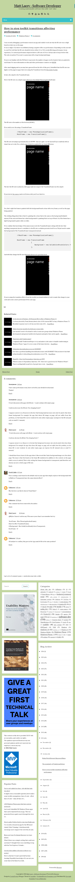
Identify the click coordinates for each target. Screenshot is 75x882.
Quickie (57, 614)
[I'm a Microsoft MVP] (32, 14)
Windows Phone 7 (24, 36)
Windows (64, 627)
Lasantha (33, 876)
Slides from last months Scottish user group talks (28, 329)
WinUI (59, 634)
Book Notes (46, 594)
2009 (42, 839)
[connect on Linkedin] (38, 14)
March (45, 814)
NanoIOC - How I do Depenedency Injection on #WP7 (29, 359)
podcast (51, 611)
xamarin (52, 637)
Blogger (59, 867)
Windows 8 (64, 630)
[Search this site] (47, 14)
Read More (50, 324)
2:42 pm (18, 487)
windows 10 (44, 630)
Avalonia (57, 592)
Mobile (59, 607)
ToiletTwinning (56, 622)
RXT (48, 617)
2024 (42, 663)
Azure (64, 592)
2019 (42, 692)
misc (51, 607)
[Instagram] (41, 14)
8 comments (36, 36)
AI (66, 589)
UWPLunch (43, 627)
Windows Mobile (45, 632)
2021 (42, 680)
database (57, 599)
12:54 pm (22, 513)
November (46, 748)
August (45, 785)
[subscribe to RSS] (44, 14)
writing (45, 637)
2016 (42, 709)
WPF (64, 634)
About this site (45, 589)
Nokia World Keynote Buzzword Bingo (54, 758)
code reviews (53, 597)
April (44, 808)
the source (15, 194)
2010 (42, 833)
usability (46, 625)
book (69, 592)
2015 (42, 715)
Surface (48, 620)
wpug (69, 635)
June (44, 797)
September (46, 780)
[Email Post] (4, 307)
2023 (42, 669)
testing (66, 620)
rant (42, 617)
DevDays (66, 599)
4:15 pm (19, 472)
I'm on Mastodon (41, 879)
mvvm (67, 607)
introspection (53, 604)
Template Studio (56, 620)
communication (64, 597)
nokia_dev (44, 609)
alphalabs (43, 592)
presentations (66, 612)
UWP (67, 625)
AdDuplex (58, 589)
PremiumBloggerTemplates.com (46, 876)
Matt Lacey (12, 430)
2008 (42, 845)
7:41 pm (18, 538)
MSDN (54, 62)
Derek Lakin (13, 472)
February (45, 820)
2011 (42, 738)
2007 (42, 851)
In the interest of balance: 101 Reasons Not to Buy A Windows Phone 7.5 (35, 319)
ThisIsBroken (44, 622)
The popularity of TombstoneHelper (53, 764)
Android (50, 592)
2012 (42, 732)
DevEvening (43, 602)
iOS (70, 604)
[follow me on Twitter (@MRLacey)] (26, 14)
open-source (64, 609)
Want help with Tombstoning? (22, 339)
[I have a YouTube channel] (35, 14)
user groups (58, 625)
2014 (42, 721)
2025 (42, 657)
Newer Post (6, 372)
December (46, 742)
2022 (42, 674)
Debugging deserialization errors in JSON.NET (27, 349)
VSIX (54, 627)
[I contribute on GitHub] (28, 14)
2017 (42, 703)
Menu (5, 20)
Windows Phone (60, 632)
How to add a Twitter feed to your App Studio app (19, 822)
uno (70, 622)
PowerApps (57, 611)
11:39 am (21, 430)
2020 (42, 686)
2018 (42, 698)
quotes (66, 614)
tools (64, 622)
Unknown (12, 487)
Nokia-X (55, 609)
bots (54, 594)
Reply (10, 393)
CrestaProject (14, 876)
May (44, 803)
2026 (42, 651)
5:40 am (19, 384)
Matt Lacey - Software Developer (37, 5)
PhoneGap (43, 612)
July (44, 791)
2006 (42, 856)
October (45, 754)
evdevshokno (64, 602)
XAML (59, 637)
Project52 (47, 614)
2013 (42, 726)
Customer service (45, 599)
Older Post (69, 372)
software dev (65, 616)
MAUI (44, 607)
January (45, 826)
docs (51, 602)
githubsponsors (44, 604)
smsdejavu (54, 617)
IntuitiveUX (62, 604)
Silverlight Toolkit (52, 70)
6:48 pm (19, 400)
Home (38, 372)
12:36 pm (18, 500)
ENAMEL (56, 602)
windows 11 (56, 630)
